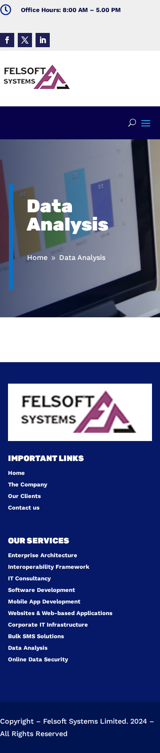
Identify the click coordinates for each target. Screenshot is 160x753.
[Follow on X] (25, 40)
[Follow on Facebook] (7, 40)
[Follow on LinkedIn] (43, 40)
